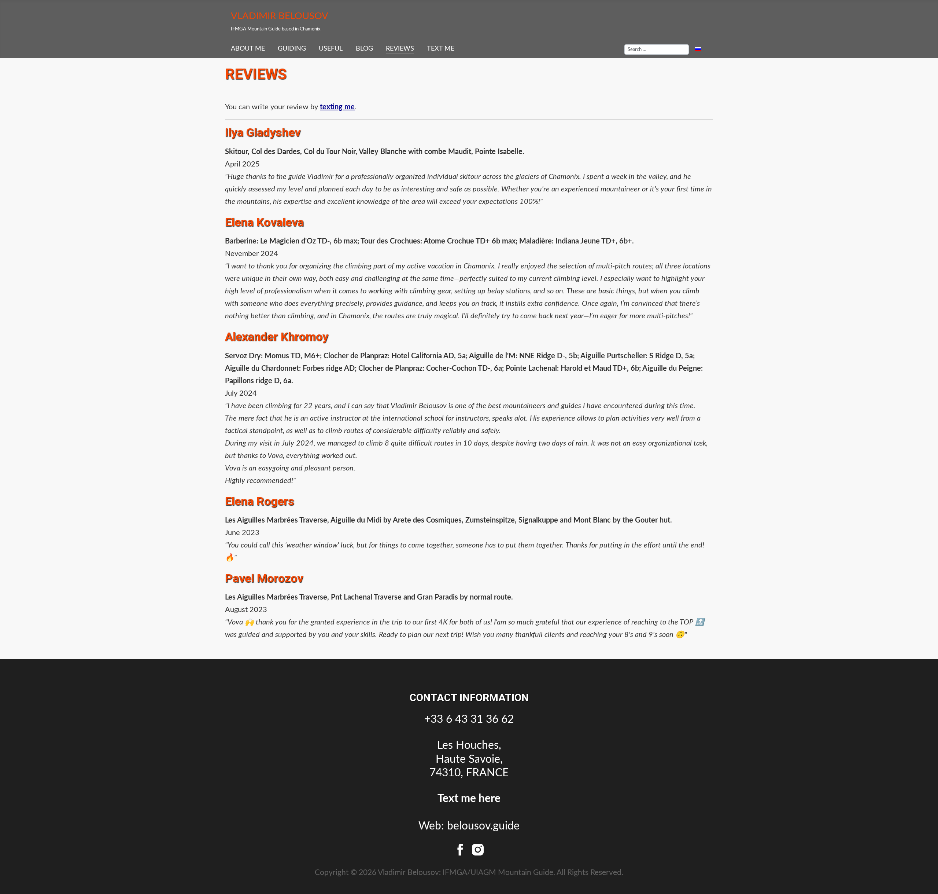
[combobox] (656, 49)
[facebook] (461, 848)
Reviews (400, 48)
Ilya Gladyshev (262, 132)
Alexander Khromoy (276, 337)
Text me (440, 48)
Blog (364, 48)
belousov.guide (483, 826)
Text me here (469, 798)
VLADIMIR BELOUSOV (279, 16)
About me (248, 48)
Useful (331, 48)
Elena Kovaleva (264, 222)
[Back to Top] (923, 878)
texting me (337, 107)
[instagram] (477, 848)
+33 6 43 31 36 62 (469, 719)
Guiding (292, 48)
